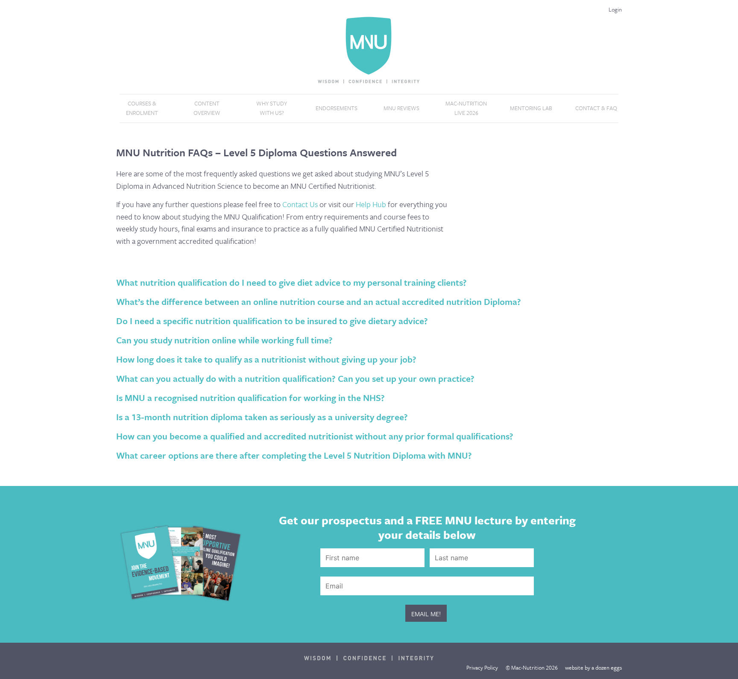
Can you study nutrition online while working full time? (224, 340)
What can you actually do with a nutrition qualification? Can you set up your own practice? (295, 378)
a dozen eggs (607, 667)
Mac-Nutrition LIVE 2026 (466, 108)
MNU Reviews (401, 108)
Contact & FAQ (596, 108)
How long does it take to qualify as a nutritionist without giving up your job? (266, 359)
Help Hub (371, 204)
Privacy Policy (482, 667)
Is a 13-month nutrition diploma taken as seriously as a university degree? (262, 416)
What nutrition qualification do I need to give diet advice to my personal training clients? (291, 282)
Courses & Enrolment (142, 108)
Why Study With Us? (271, 108)
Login (615, 9)
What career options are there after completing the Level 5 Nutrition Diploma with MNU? (294, 455)
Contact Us (300, 204)
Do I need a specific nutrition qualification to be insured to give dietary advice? (272, 320)
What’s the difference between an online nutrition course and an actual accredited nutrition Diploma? (318, 301)
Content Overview (206, 108)
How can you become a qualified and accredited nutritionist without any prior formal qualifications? (314, 436)
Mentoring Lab (531, 108)
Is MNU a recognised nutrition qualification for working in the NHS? (250, 397)
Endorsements (336, 108)
